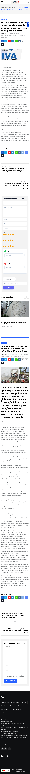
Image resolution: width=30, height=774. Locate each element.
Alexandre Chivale (5, 702)
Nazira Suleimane (19, 705)
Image (4, 275)
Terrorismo (18, 709)
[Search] (28, 2)
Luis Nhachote (4, 705)
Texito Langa (4, 712)
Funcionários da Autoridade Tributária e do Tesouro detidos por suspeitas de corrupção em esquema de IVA (14, 170)
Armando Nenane (15, 702)
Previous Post (7, 166)
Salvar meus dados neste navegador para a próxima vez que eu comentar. (15, 675)
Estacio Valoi (24, 702)
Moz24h (11, 705)
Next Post (23, 181)
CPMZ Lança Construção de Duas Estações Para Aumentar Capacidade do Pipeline (15, 630)
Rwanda (13, 709)
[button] (25, 297)
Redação (4, 33)
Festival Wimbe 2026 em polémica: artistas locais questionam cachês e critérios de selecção (13, 615)
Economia (3, 319)
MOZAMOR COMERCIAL (19, 771)
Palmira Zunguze (5, 709)
